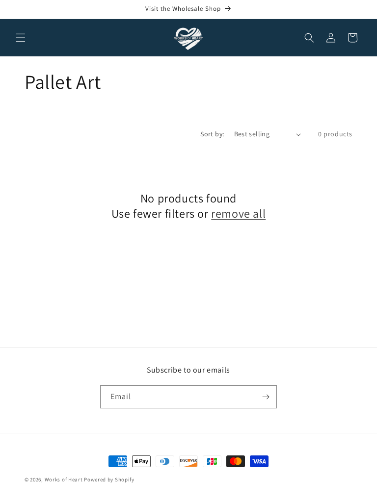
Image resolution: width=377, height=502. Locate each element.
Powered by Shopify (109, 479)
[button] (20, 38)
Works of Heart (64, 479)
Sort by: (212, 133)
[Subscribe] (265, 396)
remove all (238, 213)
